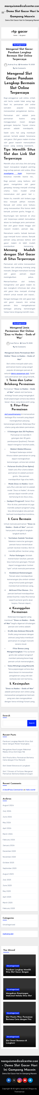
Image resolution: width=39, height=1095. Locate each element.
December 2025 (9, 851)
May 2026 (7, 823)
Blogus (31, 1089)
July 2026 (7, 811)
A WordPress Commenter (13, 790)
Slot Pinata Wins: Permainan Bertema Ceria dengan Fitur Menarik (19, 1019)
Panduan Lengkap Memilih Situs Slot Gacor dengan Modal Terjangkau (18, 972)
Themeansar (19, 1092)
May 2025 (7, 891)
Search (6, 716)
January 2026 (9, 845)
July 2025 (7, 880)
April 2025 (7, 897)
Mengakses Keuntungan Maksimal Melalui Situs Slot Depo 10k (19, 995)
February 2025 (9, 908)
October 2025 (8, 863)
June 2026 (7, 817)
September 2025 (10, 868)
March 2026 (8, 834)
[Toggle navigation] (3, 12)
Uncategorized (19, 45)
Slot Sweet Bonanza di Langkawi (16, 766)
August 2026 (8, 805)
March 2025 (8, 903)
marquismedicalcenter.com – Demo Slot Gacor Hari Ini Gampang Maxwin (19, 1065)
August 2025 (8, 874)
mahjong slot (8, 934)
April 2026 (7, 828)
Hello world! (30, 790)
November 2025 (9, 857)
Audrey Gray (12, 65)
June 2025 (7, 885)
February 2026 (9, 840)
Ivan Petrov (14, 343)
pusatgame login (13, 173)
